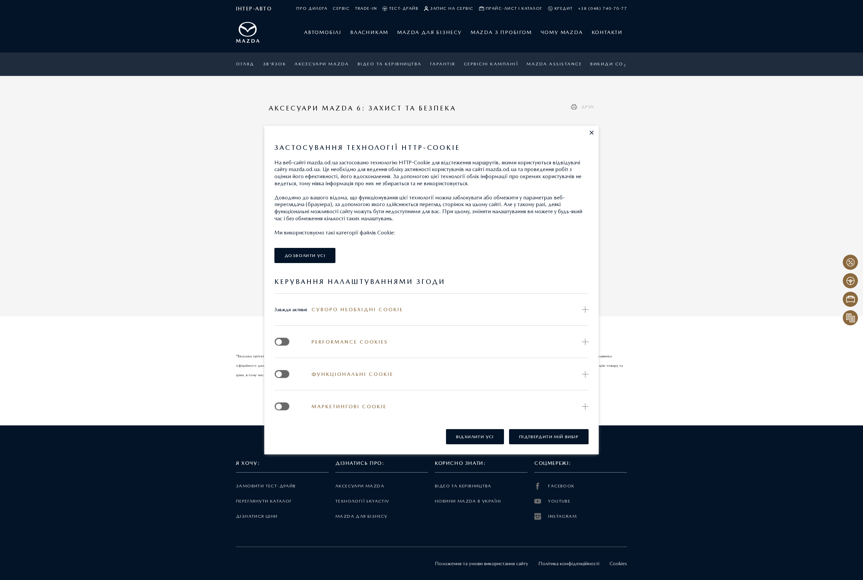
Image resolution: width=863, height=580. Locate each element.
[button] (592, 133)
